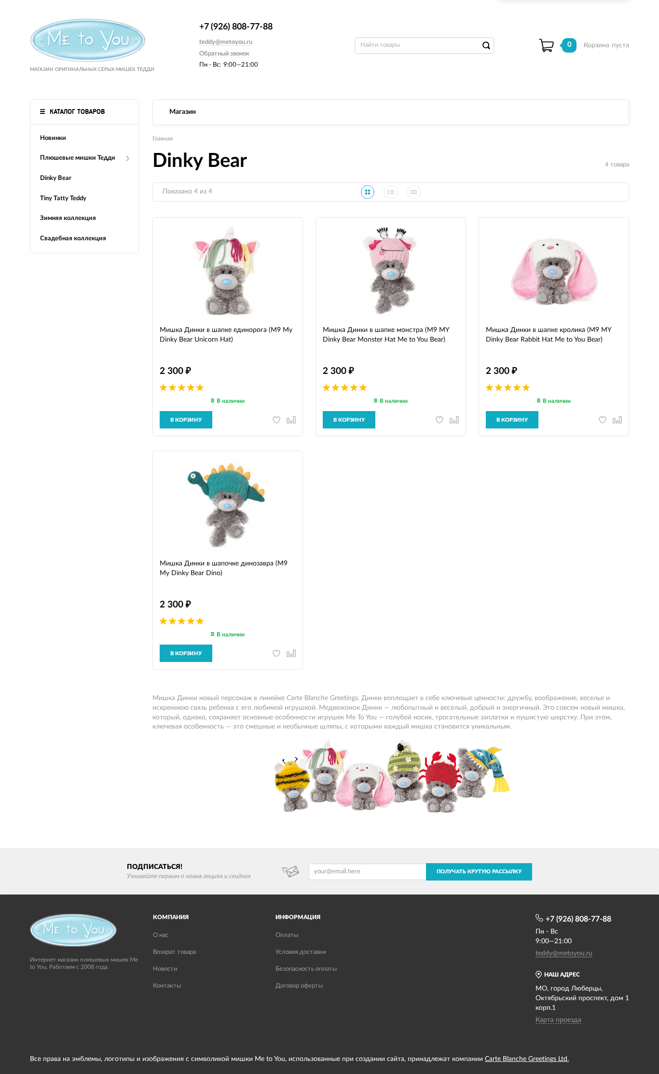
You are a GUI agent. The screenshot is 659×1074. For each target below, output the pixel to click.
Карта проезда (558, 1020)
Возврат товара (174, 952)
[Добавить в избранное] (276, 420)
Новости (165, 969)
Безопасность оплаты (306, 969)
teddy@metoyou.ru (225, 42)
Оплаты (286, 935)
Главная (162, 138)
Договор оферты (299, 986)
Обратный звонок (224, 54)
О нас (160, 935)
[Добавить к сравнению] (291, 420)
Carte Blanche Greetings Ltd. (527, 1059)
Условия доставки (300, 952)
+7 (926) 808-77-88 (236, 27)
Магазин (182, 112)
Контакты (167, 986)
